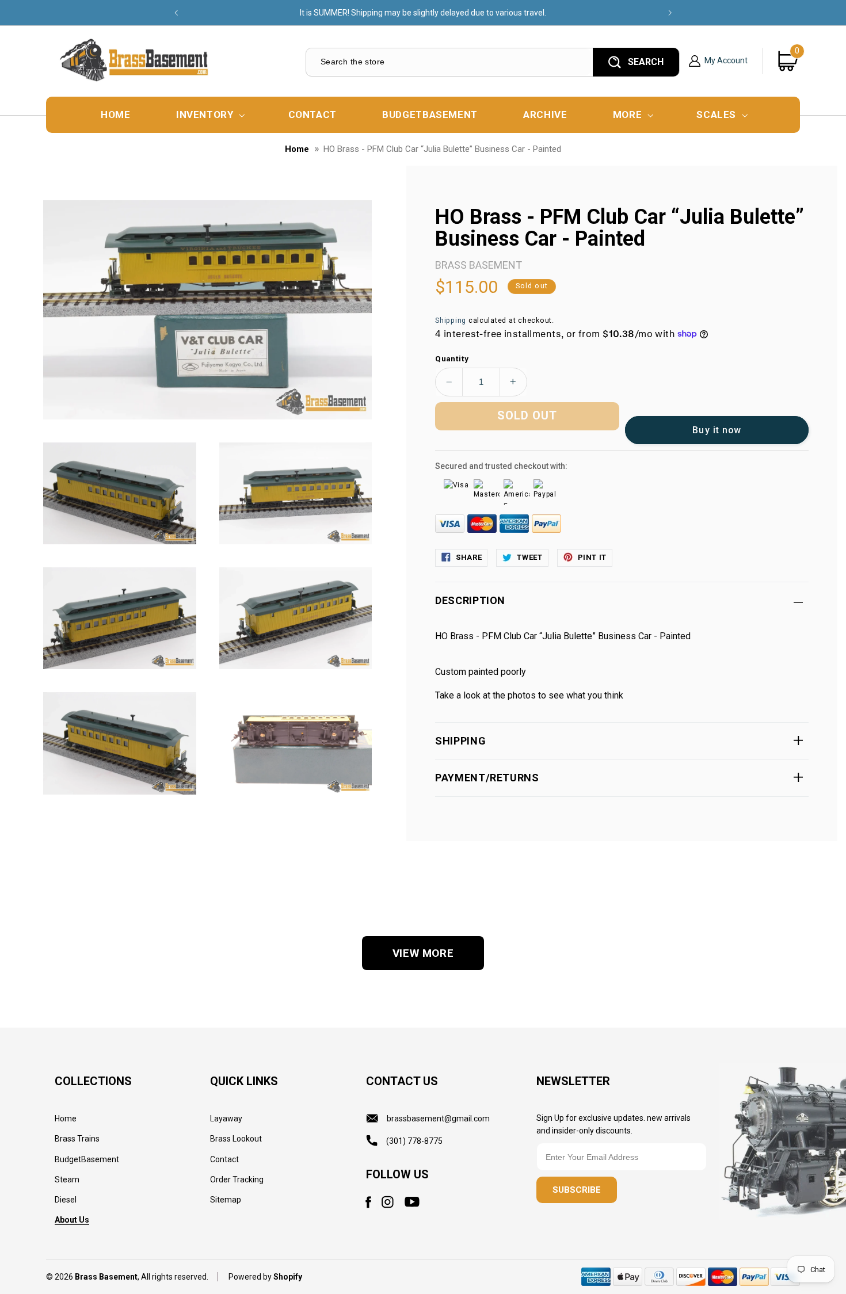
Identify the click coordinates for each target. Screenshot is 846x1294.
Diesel (66, 1199)
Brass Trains (77, 1138)
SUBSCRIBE (576, 1190)
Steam (67, 1179)
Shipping (450, 319)
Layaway (226, 1118)
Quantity (451, 357)
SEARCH (646, 61)
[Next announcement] (670, 12)
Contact (224, 1159)
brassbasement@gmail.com (438, 1118)
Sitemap (225, 1199)
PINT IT (592, 556)
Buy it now (716, 429)
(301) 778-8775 (414, 1141)
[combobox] (448, 61)
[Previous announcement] (176, 12)
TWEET (529, 556)
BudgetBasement (87, 1159)
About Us (72, 1219)
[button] (209, 114)
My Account (726, 60)
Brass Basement (106, 1276)
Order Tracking (237, 1179)
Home (297, 149)
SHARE (469, 556)
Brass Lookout (236, 1138)
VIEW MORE (423, 953)
